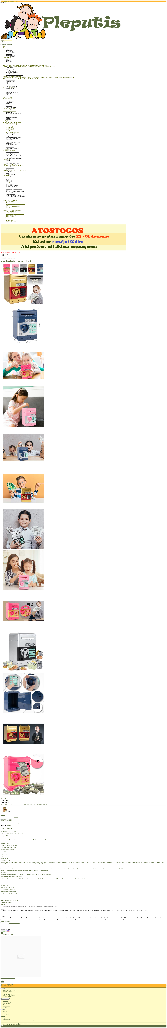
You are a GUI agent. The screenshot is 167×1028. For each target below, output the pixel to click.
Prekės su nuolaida (7, 1002)
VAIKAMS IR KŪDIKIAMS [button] (8, 131)
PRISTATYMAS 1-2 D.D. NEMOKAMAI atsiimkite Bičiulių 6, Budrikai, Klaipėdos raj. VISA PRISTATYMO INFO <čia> (24, 804)
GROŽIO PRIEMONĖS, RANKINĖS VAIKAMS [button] (12, 122)
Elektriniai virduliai (9, 112)
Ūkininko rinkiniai (9, 67)
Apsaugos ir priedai (10, 201)
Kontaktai (16, 1)
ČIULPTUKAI (6, 149)
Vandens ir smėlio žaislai (11, 221)
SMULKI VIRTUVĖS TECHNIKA (9, 111)
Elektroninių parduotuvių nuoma (7, 1024)
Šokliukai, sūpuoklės (10, 216)
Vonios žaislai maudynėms (11, 144)
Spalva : (2, 806)
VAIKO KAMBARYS (7, 175)
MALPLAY (9, 825)
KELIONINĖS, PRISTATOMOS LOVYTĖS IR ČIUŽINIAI (14, 165)
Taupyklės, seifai (51, 77)
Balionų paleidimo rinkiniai (19, 76)
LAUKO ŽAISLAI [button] (6, 217)
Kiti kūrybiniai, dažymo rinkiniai (12, 94)
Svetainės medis (6, 1006)
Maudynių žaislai (9, 51)
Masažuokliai (8, 119)
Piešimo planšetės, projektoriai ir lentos (26, 77)
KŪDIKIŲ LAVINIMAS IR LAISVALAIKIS (11, 132)
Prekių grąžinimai (6, 1003)
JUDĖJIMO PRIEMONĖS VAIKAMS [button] (10, 200)
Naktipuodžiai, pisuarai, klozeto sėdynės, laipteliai (16, 199)
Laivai (7, 82)
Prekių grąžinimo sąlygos (6, 986)
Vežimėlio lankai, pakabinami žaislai (13, 137)
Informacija (3, 988)
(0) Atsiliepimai (6, 836)
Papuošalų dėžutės (10, 127)
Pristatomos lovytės (10, 168)
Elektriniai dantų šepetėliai (11, 117)
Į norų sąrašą (3, 798)
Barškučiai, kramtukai (10, 49)
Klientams (3, 1009)
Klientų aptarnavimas (5, 998)
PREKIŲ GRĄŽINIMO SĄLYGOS (9, 990)
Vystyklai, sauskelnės (10, 194)
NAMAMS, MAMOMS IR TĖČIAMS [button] (10, 98)
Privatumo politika (7, 996)
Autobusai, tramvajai (10, 80)
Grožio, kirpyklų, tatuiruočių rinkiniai (13, 124)
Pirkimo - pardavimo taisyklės (9, 995)
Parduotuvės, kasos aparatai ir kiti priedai (14, 75)
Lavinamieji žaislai (9, 50)
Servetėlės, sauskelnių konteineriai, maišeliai (15, 191)
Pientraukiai (8, 160)
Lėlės (7, 59)
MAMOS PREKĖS (6, 159)
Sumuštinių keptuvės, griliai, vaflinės (13, 113)
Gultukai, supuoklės (10, 134)
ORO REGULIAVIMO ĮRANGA (9, 108)
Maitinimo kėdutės (10, 147)
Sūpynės (7, 179)
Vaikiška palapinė (9, 181)
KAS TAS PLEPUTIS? (7, 994)
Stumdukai (8, 141)
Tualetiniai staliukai (10, 129)
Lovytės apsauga (9, 187)
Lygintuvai (8, 103)
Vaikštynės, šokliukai (10, 136)
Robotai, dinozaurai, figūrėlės (41, 77)
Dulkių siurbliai (9, 106)
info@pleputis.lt (10, 1)
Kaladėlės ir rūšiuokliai (17, 78)
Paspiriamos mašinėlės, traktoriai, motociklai (15, 204)
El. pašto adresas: (4, 924)
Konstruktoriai (25, 78)
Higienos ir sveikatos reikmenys (12, 197)
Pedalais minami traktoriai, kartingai (13, 206)
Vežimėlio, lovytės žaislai (11, 55)
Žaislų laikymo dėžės (10, 56)
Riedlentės (8, 207)
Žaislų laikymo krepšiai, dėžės (12, 138)
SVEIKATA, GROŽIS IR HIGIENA (9, 116)
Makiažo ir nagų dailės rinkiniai (12, 126)
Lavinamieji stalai (9, 139)
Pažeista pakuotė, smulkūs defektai (10, 77)
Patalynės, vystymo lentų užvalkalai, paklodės (15, 196)
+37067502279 (4, 1)
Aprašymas (5, 835)
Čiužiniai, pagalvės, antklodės (12, 185)
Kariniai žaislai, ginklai (10, 73)
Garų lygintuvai (9, 102)
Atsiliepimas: (3, 926)
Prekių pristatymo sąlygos (6, 985)
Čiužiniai (7, 169)
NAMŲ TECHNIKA (7, 104)
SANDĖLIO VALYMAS (7, 97)
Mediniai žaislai (34, 65)
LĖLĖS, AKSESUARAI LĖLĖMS (9, 57)
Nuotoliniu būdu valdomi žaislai (31, 66)
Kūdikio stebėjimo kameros (11, 186)
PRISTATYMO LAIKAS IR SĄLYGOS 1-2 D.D (12, 993)
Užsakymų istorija (7, 1013)
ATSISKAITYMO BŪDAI (8, 991)
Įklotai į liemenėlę (9, 162)
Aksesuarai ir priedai (10, 157)
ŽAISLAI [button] (4, 46)
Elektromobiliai (9, 202)
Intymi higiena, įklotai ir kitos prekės (13, 163)
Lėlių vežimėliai (9, 62)
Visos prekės (10, 934)
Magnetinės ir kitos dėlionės (25, 65)
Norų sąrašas (6, 1014)
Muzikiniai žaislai (20, 66)
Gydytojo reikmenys (10, 68)
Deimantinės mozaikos (11, 89)
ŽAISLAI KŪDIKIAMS (7, 47)
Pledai (7, 190)
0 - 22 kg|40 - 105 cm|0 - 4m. (12, 152)
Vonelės (7, 173)
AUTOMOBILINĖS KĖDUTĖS (9, 150)
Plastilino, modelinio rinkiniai (12, 92)
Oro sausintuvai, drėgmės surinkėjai (13, 109)
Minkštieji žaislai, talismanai (44, 65)
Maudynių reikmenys (10, 174)
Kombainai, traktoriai (10, 81)
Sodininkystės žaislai (10, 220)
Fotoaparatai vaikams (8, 78)
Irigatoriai (8, 118)
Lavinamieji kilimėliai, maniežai (12, 143)
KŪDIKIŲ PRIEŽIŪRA (7, 183)
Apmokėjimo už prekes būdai (7, 984)
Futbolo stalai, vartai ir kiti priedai (13, 212)
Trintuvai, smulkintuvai (10, 114)
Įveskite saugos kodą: (5, 929)
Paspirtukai (8, 205)
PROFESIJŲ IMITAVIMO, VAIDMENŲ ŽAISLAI (47, 66)
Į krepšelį (2, 981)
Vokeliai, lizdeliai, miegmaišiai (12, 192)
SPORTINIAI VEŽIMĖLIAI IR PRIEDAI (10, 164)
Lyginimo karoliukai (10, 88)
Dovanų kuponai (6, 1004)
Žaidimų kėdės (9, 180)
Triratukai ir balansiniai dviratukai (13, 209)
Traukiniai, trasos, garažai (11, 85)
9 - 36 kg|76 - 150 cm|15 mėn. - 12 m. (14, 155)
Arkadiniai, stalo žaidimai (8, 76)
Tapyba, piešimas (9, 91)
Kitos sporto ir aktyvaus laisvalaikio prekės (15, 214)
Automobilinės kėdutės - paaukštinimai (14, 158)
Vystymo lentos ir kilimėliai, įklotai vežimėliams (16, 195)
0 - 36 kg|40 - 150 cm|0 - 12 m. (12, 153)
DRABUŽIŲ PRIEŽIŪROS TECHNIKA (10, 100)
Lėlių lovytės (8, 60)
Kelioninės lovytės (9, 166)
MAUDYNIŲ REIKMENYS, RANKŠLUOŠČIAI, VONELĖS (14, 170)
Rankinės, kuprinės (10, 128)
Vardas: (2, 922)
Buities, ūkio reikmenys (11, 71)
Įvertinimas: (3, 928)
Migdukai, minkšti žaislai (11, 52)
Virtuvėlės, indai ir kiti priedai (12, 72)
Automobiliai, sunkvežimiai (11, 86)
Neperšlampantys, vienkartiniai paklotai (14, 189)
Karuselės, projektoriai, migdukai (13, 142)
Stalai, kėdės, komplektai (11, 178)
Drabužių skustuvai (10, 101)
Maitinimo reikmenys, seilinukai (12, 148)
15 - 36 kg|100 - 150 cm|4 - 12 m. (13, 154)
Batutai (7, 219)
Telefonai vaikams (59, 77)
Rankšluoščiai (9, 171)
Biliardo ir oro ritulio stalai (11, 211)
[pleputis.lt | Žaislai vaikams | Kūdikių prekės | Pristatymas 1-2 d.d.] (61, 39)
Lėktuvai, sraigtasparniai (11, 83)
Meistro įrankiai (9, 70)
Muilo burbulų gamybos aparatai (10, 66)
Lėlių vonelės (8, 64)
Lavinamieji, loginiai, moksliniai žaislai (11, 65)
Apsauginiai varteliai (10, 184)
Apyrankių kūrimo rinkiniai (11, 123)
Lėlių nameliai (9, 61)
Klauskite (16, 817)
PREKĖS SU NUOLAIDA (8, 96)
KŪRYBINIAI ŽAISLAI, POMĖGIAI (10, 87)
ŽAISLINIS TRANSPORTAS (33, 78)
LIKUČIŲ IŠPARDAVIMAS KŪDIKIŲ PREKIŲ (12, 121)
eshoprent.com (18, 1024)
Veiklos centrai (9, 54)
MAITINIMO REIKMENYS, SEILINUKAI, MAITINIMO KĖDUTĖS (16, 145)
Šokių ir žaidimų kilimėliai (11, 215)
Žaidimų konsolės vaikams (68, 77)
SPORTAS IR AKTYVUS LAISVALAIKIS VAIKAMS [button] (13, 210)
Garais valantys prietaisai (11, 107)
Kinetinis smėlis (9, 93)
